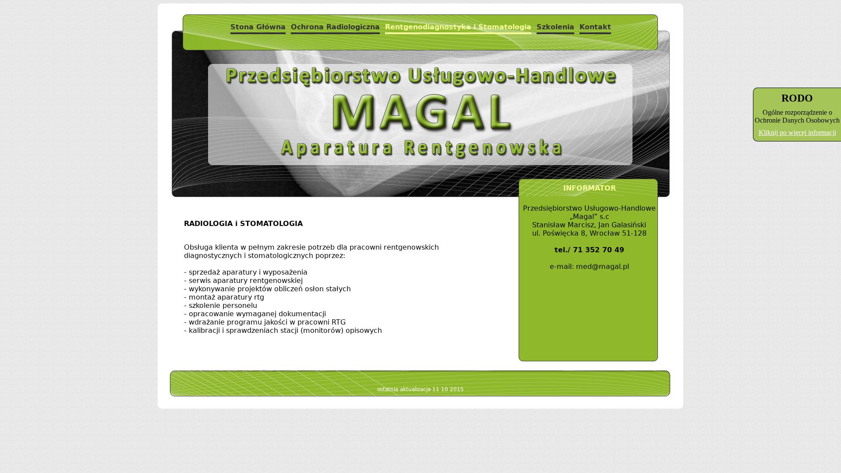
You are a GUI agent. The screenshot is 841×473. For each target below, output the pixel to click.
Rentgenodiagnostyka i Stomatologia (458, 27)
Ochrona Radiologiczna (335, 27)
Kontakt (595, 27)
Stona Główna (258, 27)
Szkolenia (555, 27)
